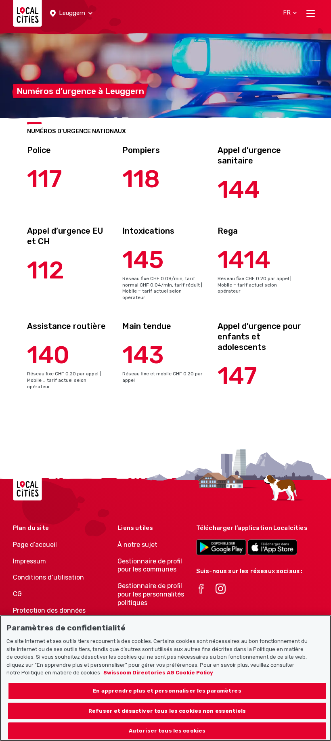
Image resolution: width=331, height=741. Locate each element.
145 (143, 259)
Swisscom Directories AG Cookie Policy (158, 673)
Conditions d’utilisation (48, 577)
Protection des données (49, 610)
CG (17, 594)
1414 (244, 259)
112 (45, 270)
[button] (71, 13)
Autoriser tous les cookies (167, 731)
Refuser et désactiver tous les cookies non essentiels (167, 711)
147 (237, 376)
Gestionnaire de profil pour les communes (149, 565)
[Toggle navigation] (310, 13)
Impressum (29, 561)
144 (239, 189)
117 (44, 179)
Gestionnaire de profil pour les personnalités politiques (150, 594)
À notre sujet (137, 544)
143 (143, 355)
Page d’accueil (35, 544)
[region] (165, 678)
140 (48, 355)
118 (141, 179)
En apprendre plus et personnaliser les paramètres (167, 691)
